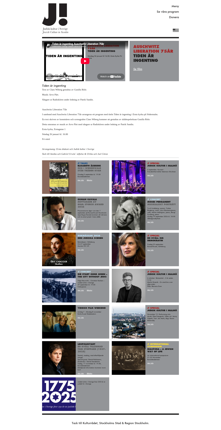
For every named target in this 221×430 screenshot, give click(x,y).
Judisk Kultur (55, 18)
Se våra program (168, 11)
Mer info (81, 180)
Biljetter (89, 180)
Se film (137, 69)
